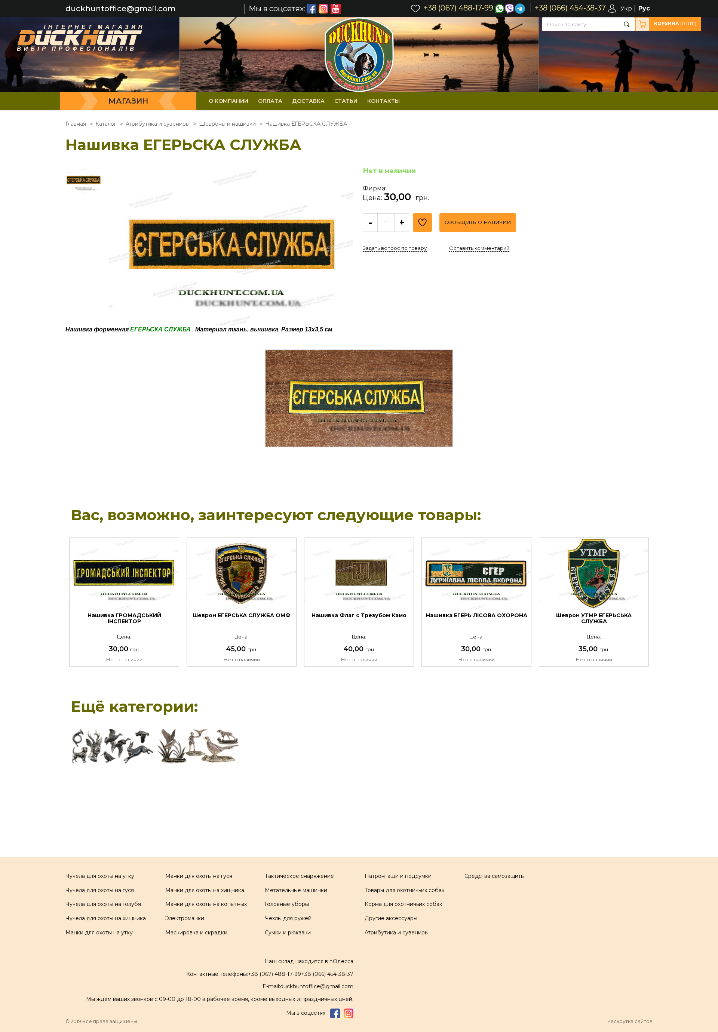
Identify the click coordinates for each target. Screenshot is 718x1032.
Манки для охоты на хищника (204, 890)
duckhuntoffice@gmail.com (120, 8)
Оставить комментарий (479, 248)
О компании (228, 101)
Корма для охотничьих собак (403, 904)
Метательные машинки (296, 890)
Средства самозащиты (494, 876)
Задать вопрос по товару (395, 248)
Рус (644, 8)
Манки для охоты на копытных (206, 904)
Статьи (346, 101)
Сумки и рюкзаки (288, 932)
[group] (231, 246)
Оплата (270, 101)
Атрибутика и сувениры (397, 932)
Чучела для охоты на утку (99, 876)
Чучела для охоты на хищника (105, 918)
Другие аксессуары (391, 918)
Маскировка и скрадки (196, 932)
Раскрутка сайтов (630, 1021)
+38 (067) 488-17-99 (274, 974)
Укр (626, 8)
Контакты (383, 101)
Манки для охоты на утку (99, 932)
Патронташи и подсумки (398, 876)
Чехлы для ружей (288, 918)
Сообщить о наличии (478, 222)
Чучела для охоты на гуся (99, 890)
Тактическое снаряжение (299, 876)
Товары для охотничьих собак (405, 890)
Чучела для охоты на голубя (103, 904)
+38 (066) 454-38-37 (327, 974)
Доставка (308, 101)
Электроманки (184, 918)
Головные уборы (287, 904)
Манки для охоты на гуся (198, 876)
